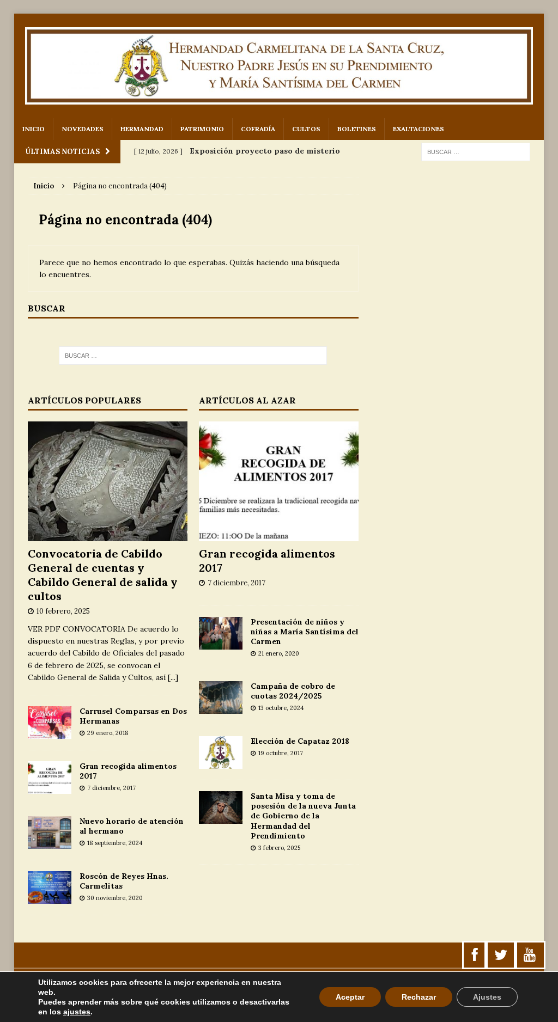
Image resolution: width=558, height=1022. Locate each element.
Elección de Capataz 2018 (300, 741)
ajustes (76, 1011)
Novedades (83, 129)
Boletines (356, 129)
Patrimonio (202, 129)
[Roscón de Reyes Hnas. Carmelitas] (49, 898)
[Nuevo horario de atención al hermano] (49, 843)
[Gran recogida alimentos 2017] (49, 787)
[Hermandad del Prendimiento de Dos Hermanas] (279, 66)
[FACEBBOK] (475, 955)
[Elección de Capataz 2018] (220, 763)
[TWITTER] (500, 955)
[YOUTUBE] (529, 955)
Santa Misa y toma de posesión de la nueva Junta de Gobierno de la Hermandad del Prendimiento (303, 816)
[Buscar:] (475, 151)
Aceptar (350, 997)
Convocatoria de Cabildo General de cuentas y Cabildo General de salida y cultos (103, 575)
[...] (173, 677)
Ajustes (487, 997)
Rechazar (419, 997)
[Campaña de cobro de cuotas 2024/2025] (220, 708)
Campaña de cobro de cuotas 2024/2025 (293, 691)
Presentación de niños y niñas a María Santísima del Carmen (305, 631)
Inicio (33, 129)
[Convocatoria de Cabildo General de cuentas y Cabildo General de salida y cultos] (107, 535)
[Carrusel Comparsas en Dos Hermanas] (49, 732)
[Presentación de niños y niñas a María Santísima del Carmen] (220, 643)
